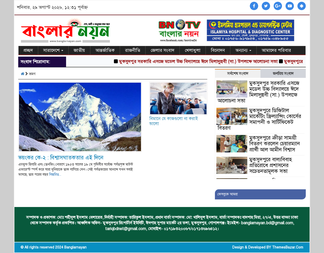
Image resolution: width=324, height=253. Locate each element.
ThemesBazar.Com (287, 247)
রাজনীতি (132, 50)
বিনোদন (218, 50)
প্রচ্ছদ (28, 50)
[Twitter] (266, 6)
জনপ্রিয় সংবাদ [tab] (283, 73)
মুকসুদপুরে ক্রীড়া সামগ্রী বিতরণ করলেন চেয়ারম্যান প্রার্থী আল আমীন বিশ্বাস (274, 143)
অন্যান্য (242, 50)
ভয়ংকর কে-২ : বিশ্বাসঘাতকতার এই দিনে (60, 157)
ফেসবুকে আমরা (227, 194)
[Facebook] (254, 6)
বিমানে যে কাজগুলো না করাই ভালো (173, 121)
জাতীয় (79, 50)
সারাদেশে (52, 50)
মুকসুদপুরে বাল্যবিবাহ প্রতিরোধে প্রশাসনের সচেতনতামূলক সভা (270, 165)
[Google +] (278, 6)
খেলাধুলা (192, 50)
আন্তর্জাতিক (105, 50)
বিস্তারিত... (55, 174)
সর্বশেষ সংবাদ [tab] (237, 73)
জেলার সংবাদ (162, 50)
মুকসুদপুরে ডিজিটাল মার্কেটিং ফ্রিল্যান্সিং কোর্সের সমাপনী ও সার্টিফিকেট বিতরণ (259, 119)
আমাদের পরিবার (276, 50)
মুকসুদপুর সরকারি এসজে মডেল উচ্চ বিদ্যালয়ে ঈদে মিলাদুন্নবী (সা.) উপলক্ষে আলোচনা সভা (192, 61)
